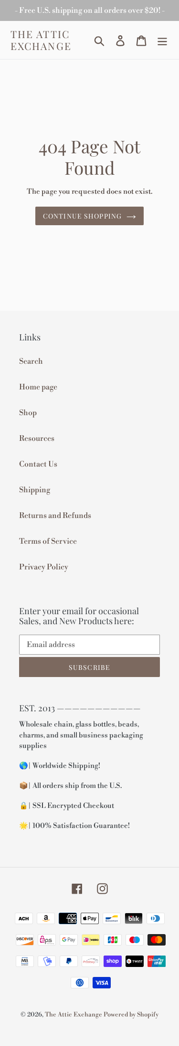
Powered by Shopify (131, 1014)
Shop (28, 413)
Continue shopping (82, 215)
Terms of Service (48, 541)
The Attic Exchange (41, 40)
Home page (38, 387)
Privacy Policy (43, 567)
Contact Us (38, 464)
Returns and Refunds (55, 515)
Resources (36, 438)
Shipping (34, 490)
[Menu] (162, 40)
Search (31, 361)
